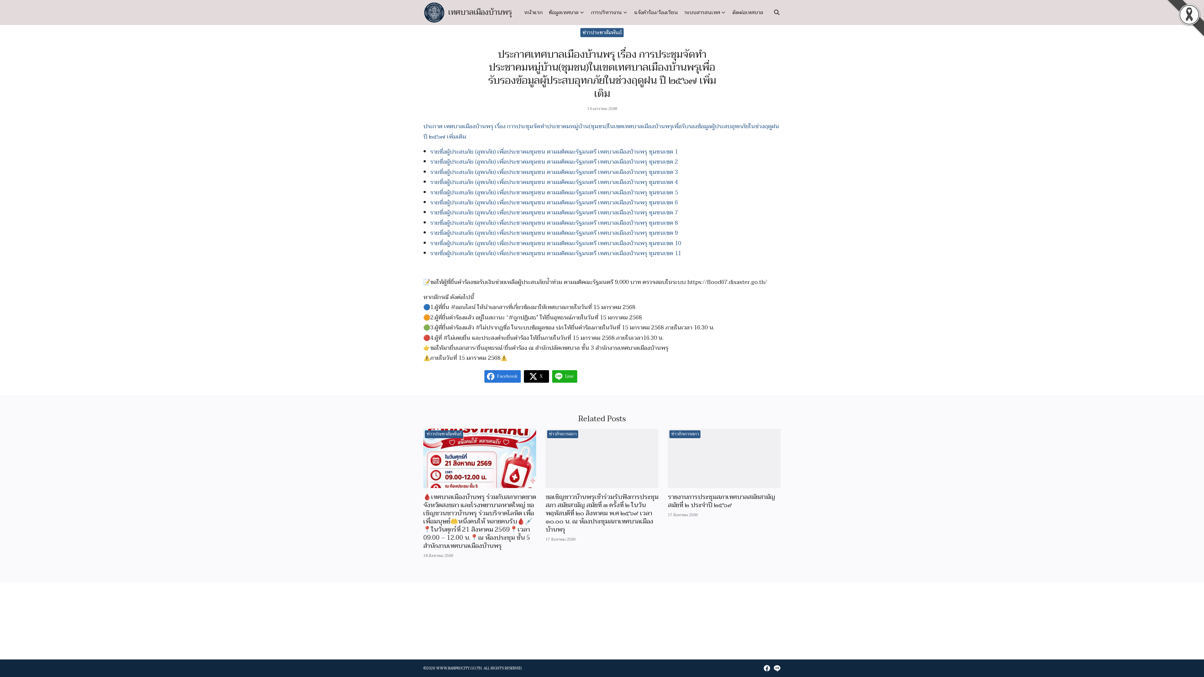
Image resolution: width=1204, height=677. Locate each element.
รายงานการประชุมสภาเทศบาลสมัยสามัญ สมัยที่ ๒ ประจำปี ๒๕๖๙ (721, 501)
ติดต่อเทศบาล (747, 12)
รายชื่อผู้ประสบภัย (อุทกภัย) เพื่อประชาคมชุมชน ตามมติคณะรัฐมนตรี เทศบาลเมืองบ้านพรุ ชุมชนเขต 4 (554, 182)
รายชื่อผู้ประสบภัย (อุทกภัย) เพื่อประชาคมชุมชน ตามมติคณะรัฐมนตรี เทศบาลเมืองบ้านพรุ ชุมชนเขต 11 (555, 253)
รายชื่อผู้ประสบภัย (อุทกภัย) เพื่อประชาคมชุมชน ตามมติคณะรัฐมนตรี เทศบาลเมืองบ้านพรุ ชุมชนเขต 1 (554, 152)
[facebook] (767, 668)
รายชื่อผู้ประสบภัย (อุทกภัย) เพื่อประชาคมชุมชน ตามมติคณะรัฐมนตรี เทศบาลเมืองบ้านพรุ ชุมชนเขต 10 (555, 243)
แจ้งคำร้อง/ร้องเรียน (656, 12)
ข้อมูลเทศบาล (563, 12)
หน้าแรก (533, 12)
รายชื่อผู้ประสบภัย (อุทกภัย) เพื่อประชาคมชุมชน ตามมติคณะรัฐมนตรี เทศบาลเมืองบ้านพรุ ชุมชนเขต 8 (554, 223)
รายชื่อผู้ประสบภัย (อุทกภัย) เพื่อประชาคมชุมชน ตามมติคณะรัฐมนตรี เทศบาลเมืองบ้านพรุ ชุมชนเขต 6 (554, 202)
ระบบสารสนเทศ (702, 12)
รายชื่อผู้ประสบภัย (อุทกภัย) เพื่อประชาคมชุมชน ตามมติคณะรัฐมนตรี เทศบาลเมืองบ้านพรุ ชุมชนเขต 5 (554, 192)
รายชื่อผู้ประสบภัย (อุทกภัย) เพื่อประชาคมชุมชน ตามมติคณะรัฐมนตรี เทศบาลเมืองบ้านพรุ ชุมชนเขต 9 (554, 233)
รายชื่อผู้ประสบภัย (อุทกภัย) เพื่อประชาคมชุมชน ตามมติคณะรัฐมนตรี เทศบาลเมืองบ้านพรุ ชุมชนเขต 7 (554, 213)
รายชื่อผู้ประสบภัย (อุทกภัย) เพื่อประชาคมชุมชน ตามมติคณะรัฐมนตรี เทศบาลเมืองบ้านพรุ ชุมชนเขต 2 (554, 162)
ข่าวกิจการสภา (563, 434)
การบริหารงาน (606, 12)
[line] (777, 668)
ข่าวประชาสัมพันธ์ (602, 32)
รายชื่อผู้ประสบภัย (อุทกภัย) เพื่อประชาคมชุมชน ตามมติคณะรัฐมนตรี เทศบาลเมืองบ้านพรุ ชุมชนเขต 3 (554, 172)
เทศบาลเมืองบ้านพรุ (480, 12)
